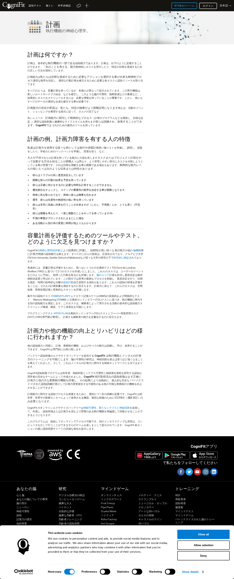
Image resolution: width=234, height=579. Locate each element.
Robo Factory (109, 519)
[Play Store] (176, 455)
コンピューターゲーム (72, 499)
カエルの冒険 (146, 515)
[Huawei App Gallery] (148, 455)
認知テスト (35, 5)
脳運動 (179, 507)
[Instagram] (205, 471)
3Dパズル (143, 523)
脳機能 (137, 250)
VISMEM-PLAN (59, 296)
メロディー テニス (150, 495)
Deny (203, 555)
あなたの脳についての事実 (32, 499)
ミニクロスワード (111, 499)
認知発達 (180, 503)
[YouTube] (197, 471)
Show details (190, 571)
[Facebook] (181, 471)
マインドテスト (184, 511)
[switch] (105, 572)
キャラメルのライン (150, 519)
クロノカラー (146, 507)
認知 (19, 515)
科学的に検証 (121, 257)
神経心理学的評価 (49, 250)
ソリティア (107, 515)
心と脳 (20, 495)
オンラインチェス (111, 495)
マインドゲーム (184, 515)
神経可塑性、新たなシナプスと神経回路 (107, 407)
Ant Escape (107, 523)
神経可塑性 (22, 511)
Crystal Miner (109, 511)
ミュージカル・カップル (152, 503)
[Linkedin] (214, 471)
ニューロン (22, 507)
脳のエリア (103, 275)
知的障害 (21, 523)
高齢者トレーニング (70, 519)
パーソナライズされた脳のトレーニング (194, 521)
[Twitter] (189, 471)
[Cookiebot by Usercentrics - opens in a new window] (24, 572)
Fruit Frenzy (108, 503)
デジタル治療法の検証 (72, 495)
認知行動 (68, 282)
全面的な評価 (66, 511)
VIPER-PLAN (60, 313)
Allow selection (203, 545)
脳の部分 (21, 503)
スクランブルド (147, 499)
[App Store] (204, 455)
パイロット (65, 507)
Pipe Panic (107, 507)
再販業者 (180, 499)
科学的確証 (64, 5)
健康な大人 (65, 503)
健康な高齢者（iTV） (71, 515)
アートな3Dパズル (149, 511)
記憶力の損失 (24, 519)
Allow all (203, 534)
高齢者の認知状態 (69, 523)
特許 (178, 495)
